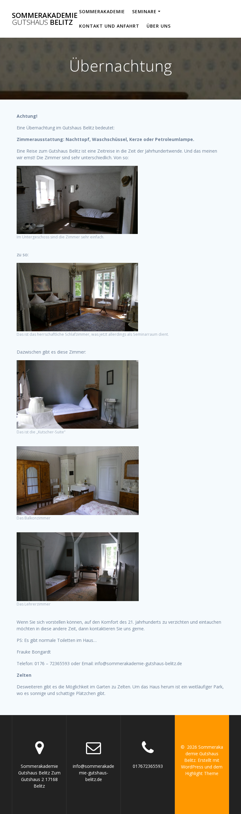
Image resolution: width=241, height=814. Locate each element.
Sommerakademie (102, 11)
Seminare (144, 11)
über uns (159, 26)
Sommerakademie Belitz (45, 19)
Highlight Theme (201, 773)
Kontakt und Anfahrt (109, 26)
